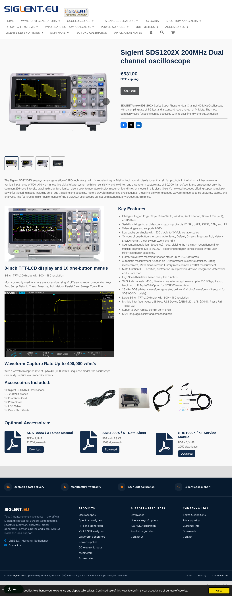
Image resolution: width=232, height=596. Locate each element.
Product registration (142, 531)
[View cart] (173, 33)
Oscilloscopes (87, 514)
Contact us (15, 545)
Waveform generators (92, 536)
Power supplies (88, 542)
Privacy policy (191, 520)
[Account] (151, 33)
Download (35, 449)
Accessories (86, 558)
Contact (187, 536)
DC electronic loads (90, 547)
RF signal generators (91, 525)
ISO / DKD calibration (143, 525)
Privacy (202, 575)
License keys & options (145, 520)
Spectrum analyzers (91, 520)
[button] (11, 163)
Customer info (191, 525)
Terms (188, 575)
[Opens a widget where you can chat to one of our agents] (14, 589)
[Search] (162, 32)
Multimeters (85, 552)
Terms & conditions (194, 514)
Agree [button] (219, 590)
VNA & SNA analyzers (92, 531)
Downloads (137, 514)
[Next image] (106, 101)
